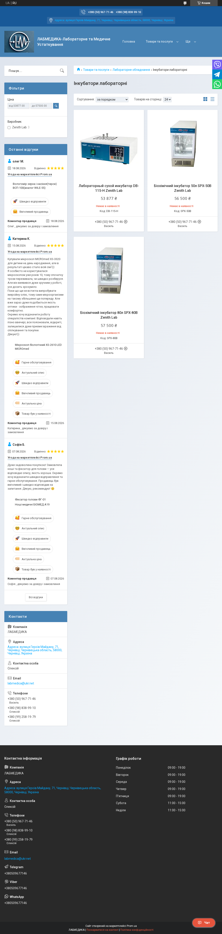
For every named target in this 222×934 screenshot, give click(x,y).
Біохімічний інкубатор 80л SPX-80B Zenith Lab (109, 315)
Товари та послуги (159, 41)
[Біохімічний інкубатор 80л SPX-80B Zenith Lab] (109, 272)
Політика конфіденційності (136, 929)
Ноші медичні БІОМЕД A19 (32, 504)
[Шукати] (62, 71)
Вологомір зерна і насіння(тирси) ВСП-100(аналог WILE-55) (35, 185)
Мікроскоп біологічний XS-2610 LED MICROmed (38, 346)
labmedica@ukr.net (21, 683)
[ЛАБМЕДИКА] (19, 42)
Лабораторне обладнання (131, 69)
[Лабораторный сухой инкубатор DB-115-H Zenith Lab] (109, 145)
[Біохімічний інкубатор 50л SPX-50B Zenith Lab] (182, 145)
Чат (207, 922)
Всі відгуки (36, 597)
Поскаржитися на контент (102, 929)
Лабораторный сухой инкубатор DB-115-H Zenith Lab (109, 188)
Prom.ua (132, 925)
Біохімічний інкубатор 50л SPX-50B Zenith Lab (182, 188)
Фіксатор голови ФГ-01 (30, 499)
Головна (128, 41)
